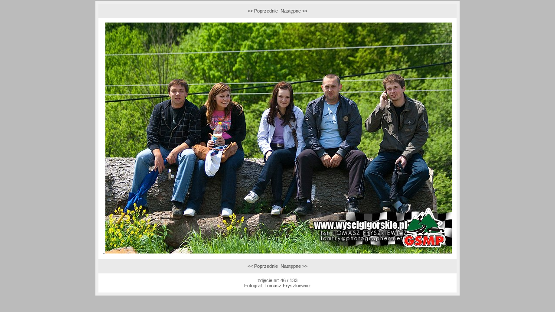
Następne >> (294, 10)
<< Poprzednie (263, 10)
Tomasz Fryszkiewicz (287, 285)
